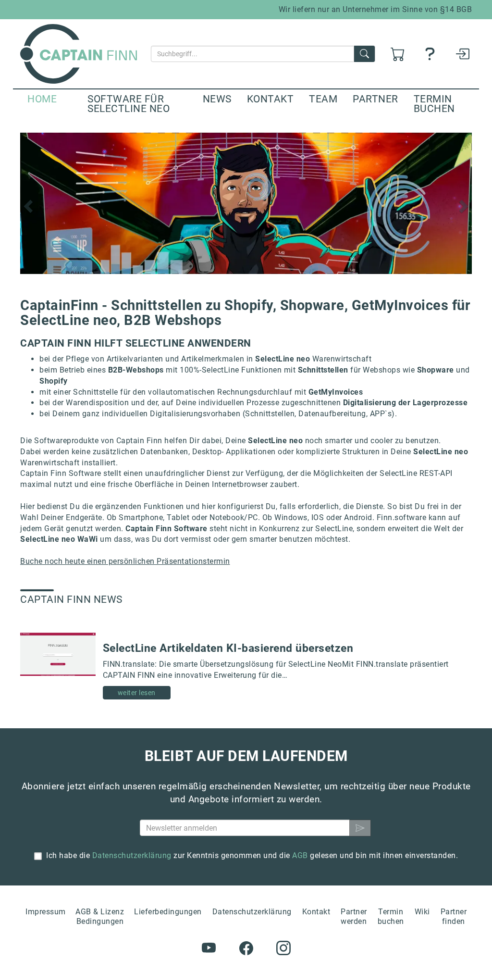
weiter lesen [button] (137, 693)
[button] (27, 203)
